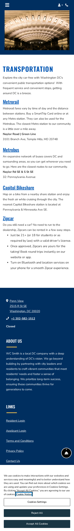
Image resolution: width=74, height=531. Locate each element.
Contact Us (13, 461)
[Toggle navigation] (7, 5)
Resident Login (15, 421)
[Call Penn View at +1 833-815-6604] (67, 5)
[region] (37, 498)
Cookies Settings (37, 502)
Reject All (37, 513)
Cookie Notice (24, 494)
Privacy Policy (15, 451)
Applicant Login (16, 431)
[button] (60, 5)
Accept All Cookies (37, 523)
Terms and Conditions (20, 441)
